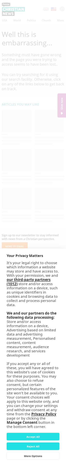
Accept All (33, 436)
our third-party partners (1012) (29, 281)
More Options (33, 456)
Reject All (33, 446)
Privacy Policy (43, 413)
